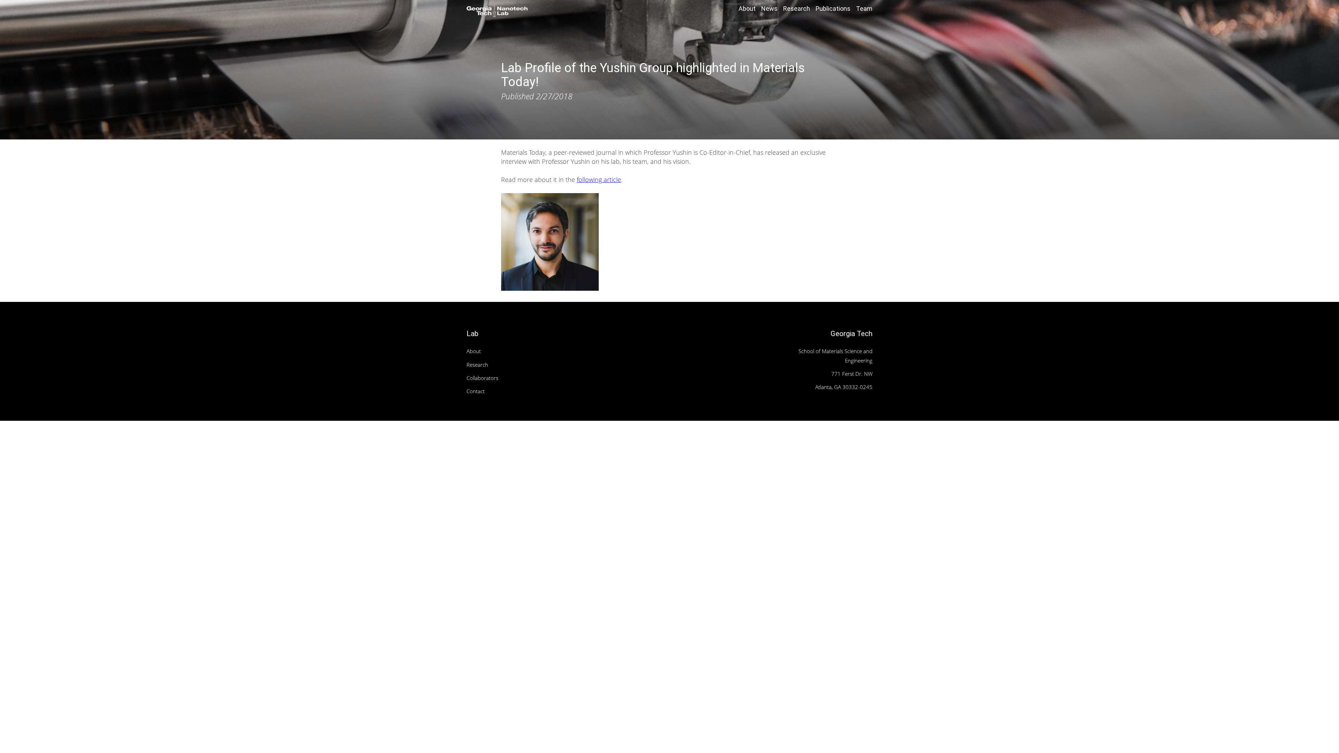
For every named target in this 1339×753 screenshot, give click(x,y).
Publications (833, 8)
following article (599, 179)
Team (864, 8)
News (769, 8)
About (747, 8)
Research (796, 8)
